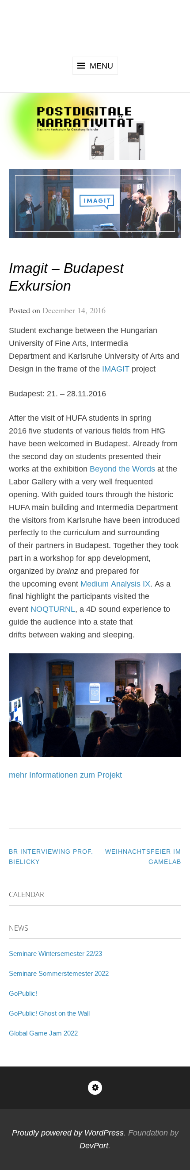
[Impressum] (95, 1088)
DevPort (94, 1145)
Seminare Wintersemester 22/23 (55, 953)
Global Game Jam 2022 (43, 1033)
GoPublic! (23, 993)
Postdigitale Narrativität (95, 26)
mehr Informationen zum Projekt (65, 775)
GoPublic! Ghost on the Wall (49, 1013)
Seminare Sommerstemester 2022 (59, 973)
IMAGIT (115, 368)
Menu (101, 65)
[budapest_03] (95, 705)
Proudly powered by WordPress (68, 1132)
